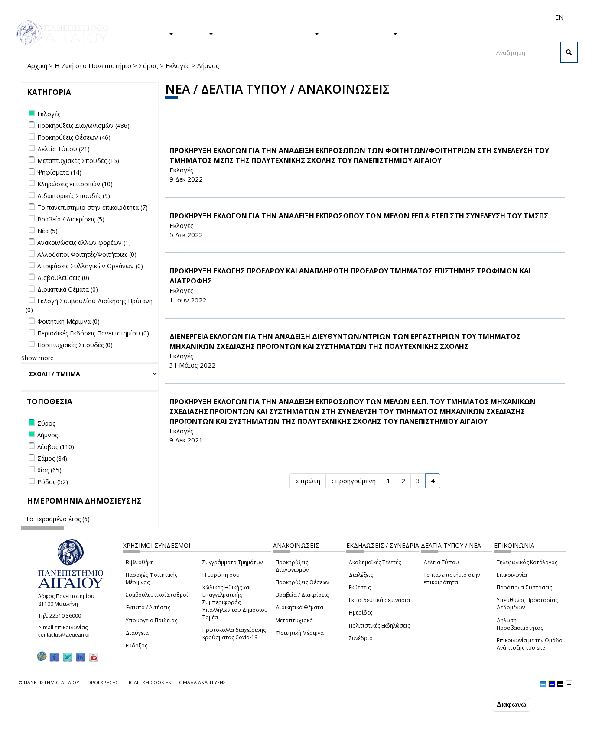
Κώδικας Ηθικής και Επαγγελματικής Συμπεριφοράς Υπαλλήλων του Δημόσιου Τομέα (235, 602)
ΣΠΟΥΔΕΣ (152, 33)
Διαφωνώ (512, 704)
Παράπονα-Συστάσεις (524, 587)
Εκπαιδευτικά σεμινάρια (379, 600)
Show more (37, 358)
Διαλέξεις (361, 575)
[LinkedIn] (80, 656)
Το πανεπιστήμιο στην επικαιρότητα (451, 578)
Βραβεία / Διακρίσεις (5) (70, 219)
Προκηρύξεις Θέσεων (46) (74, 137)
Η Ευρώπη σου (221, 575)
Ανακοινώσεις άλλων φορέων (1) (84, 242)
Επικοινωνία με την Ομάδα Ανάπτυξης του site (530, 644)
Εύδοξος (136, 645)
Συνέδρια (361, 638)
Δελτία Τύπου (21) (63, 149)
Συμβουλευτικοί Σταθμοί (157, 594)
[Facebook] (54, 656)
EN (559, 17)
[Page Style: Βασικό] (543, 683)
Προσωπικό (466, 17)
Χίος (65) (49, 470)
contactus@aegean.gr (66, 635)
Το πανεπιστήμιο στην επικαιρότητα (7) (92, 207)
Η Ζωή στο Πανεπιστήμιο (93, 65)
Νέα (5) (47, 231)
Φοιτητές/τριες (363, 17)
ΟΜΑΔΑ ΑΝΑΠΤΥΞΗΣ (202, 682)
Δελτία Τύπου (441, 562)
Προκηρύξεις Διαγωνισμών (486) (83, 125)
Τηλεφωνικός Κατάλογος (527, 562)
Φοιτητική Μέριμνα (300, 633)
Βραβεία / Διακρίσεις (302, 594)
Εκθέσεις (360, 587)
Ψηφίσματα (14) (59, 172)
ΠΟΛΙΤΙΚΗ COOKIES (149, 682)
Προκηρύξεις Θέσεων (302, 582)
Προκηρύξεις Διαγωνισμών (292, 566)
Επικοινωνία (512, 575)
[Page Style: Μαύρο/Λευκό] (569, 683)
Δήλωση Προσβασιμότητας (520, 624)
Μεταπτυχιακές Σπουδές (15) (78, 160)
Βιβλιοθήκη (140, 562)
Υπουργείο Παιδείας (151, 620)
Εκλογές (178, 65)
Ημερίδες (360, 612)
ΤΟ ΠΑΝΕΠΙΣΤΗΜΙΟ (360, 33)
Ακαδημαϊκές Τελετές (375, 562)
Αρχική (37, 65)
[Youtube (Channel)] (93, 656)
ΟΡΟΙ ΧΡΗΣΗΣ (102, 682)
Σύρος (148, 65)
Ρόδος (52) (52, 482)
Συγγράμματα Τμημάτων (232, 562)
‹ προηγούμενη (353, 480)
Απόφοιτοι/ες (405, 17)
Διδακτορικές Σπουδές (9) (73, 196)
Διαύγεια (137, 633)
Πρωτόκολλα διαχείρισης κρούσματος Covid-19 (234, 633)
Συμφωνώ (473, 704)
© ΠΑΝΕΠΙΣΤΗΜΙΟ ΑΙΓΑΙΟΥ (49, 682)
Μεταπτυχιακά (294, 620)
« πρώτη (307, 480)
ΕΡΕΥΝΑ (195, 33)
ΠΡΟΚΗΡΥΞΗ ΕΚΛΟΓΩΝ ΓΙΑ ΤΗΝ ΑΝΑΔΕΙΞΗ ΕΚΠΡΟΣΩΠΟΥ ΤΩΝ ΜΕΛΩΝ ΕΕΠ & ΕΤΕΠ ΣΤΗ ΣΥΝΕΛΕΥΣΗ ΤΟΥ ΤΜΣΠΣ (358, 216)
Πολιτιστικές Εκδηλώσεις (379, 625)
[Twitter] (67, 656)
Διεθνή (437, 17)
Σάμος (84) (52, 458)
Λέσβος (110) (55, 446)
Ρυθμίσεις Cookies (90, 727)
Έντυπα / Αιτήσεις (148, 607)
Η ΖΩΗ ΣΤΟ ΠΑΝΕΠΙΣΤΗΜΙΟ (268, 33)
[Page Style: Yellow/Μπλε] (551, 683)
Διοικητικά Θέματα (299, 607)
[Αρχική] (67, 33)
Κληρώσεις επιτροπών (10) (75, 184)
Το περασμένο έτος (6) (58, 519)
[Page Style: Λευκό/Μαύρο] (560, 683)
